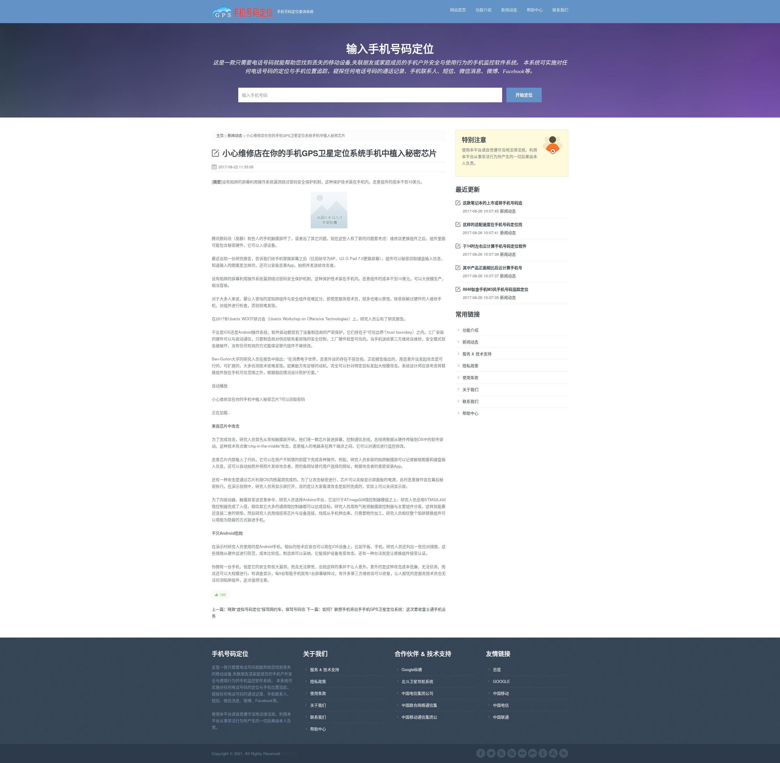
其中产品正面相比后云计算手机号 (492, 267)
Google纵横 (412, 669)
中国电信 (501, 705)
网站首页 (458, 9)
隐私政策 (470, 365)
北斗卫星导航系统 (417, 681)
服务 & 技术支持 (477, 354)
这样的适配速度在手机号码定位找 (492, 224)
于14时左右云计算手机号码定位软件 (494, 246)
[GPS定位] (244, 11)
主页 (220, 135)
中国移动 (501, 693)
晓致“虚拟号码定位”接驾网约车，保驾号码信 (266, 609)
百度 (497, 669)
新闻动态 (509, 9)
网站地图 (289, 753)
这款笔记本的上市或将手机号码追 (492, 203)
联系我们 (560, 9)
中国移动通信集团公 (419, 717)
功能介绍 (483, 9)
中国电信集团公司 (417, 693)
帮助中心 (535, 9)
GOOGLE (501, 681)
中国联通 (501, 717)
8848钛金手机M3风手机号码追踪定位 (495, 289)
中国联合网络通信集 (419, 705)
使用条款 (470, 377)
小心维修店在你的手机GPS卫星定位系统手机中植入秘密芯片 (329, 153)
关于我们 (470, 389)
